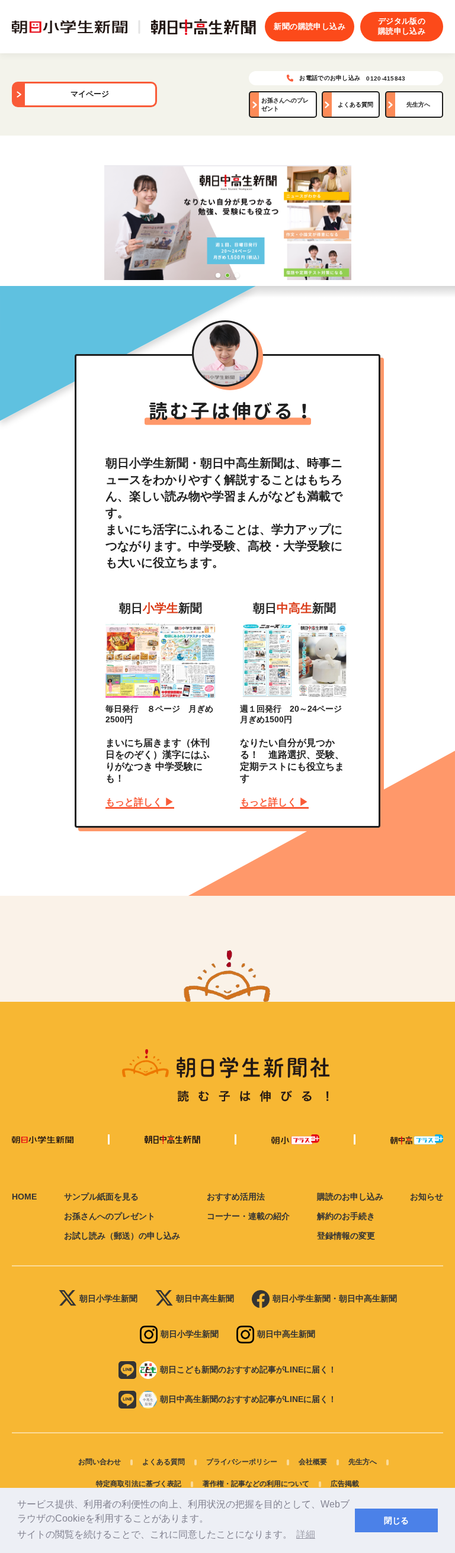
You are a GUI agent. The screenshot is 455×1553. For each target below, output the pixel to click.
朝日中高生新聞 (205, 1298)
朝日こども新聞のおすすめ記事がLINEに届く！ (248, 1369)
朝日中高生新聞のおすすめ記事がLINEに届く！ (248, 1399)
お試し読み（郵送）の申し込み (122, 1235)
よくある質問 (355, 104)
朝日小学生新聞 (108, 1298)
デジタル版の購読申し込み (401, 26)
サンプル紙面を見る (101, 1196)
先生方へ (418, 104)
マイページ (90, 94)
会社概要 (313, 1462)
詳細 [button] (305, 1534)
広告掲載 (345, 1484)
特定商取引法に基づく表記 (138, 1484)
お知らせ (426, 1196)
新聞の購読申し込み (309, 26)
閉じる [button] (396, 1520)
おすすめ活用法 (236, 1196)
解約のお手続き (346, 1216)
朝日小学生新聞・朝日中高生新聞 (335, 1298)
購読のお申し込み (350, 1196)
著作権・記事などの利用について (256, 1484)
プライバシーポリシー (241, 1462)
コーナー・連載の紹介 (248, 1216)
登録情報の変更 (346, 1235)
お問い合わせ (99, 1462)
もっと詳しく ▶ (139, 802)
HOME (24, 1196)
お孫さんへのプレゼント (285, 104)
